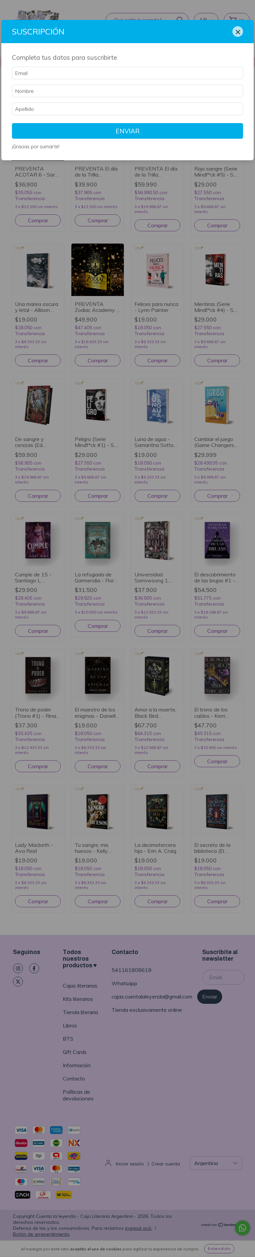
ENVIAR (128, 131)
